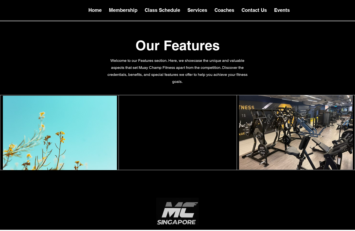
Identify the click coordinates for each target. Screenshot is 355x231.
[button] (60, 133)
